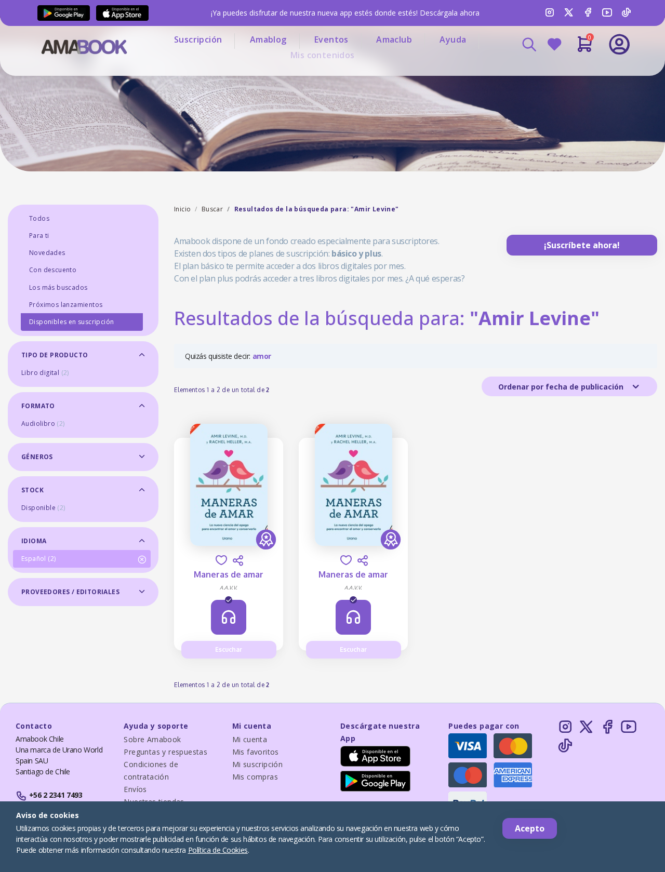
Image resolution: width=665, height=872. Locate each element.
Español (38, 558)
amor (261, 356)
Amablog (268, 39)
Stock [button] (32, 490)
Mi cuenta (250, 739)
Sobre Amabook (152, 739)
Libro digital (45, 372)
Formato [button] (38, 405)
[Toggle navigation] (576, 73)
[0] (584, 48)
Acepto (529, 828)
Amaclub (394, 39)
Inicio (182, 209)
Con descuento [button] (52, 269)
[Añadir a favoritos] (221, 560)
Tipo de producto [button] (54, 355)
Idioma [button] (33, 540)
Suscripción (198, 39)
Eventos (331, 39)
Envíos (135, 789)
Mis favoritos (255, 752)
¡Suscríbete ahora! (582, 245)
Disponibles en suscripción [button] (71, 321)
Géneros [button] (37, 456)
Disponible (43, 507)
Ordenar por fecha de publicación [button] (562, 387)
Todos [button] (39, 218)
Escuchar (228, 649)
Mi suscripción (257, 764)
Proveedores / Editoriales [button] (70, 591)
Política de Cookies (218, 850)
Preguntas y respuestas (165, 752)
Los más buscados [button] (58, 287)
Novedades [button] (47, 252)
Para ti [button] (39, 235)
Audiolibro (43, 423)
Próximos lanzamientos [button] (65, 304)
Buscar (212, 209)
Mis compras (255, 777)
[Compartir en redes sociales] (238, 560)
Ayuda (453, 39)
